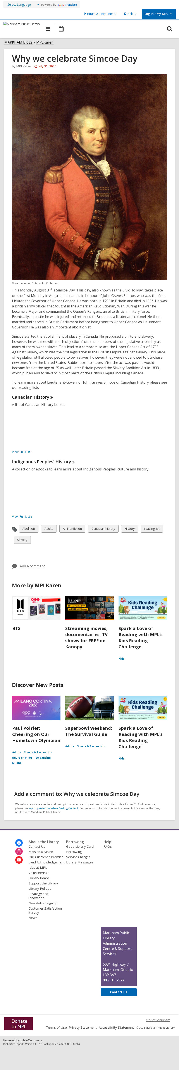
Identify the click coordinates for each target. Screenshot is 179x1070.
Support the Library (43, 883)
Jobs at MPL (38, 867)
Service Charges (78, 857)
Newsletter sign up (43, 903)
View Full (21, 452)
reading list (152, 529)
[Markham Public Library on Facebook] (19, 843)
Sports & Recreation (38, 752)
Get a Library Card (80, 846)
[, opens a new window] (18, 1029)
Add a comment (32, 566)
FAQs (107, 846)
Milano (17, 763)
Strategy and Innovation (38, 895)
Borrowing (74, 851)
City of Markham (158, 1020)
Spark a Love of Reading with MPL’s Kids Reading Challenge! (141, 637)
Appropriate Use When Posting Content (53, 808)
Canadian (30, 397)
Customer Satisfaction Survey (45, 910)
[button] (100, 14)
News (33, 918)
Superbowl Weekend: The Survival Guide (88, 731)
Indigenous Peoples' (41, 462)
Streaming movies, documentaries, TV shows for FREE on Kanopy (86, 637)
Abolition (28, 529)
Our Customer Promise (46, 857)
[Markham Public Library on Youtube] (19, 860)
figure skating (22, 758)
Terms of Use (56, 1027)
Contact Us (37, 846)
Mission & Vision (41, 851)
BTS (16, 628)
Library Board (39, 878)
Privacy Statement (83, 1027)
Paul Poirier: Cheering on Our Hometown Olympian (36, 734)
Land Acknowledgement (47, 862)
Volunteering (38, 872)
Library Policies (40, 888)
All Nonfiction (72, 529)
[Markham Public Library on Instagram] (19, 851)
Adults (48, 529)
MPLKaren (44, 42)
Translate (71, 5)
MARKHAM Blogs (18, 42)
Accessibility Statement (116, 1027)
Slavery (22, 540)
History (129, 529)
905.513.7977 (113, 980)
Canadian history (103, 529)
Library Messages (79, 862)
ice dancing (43, 758)
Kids (121, 659)
